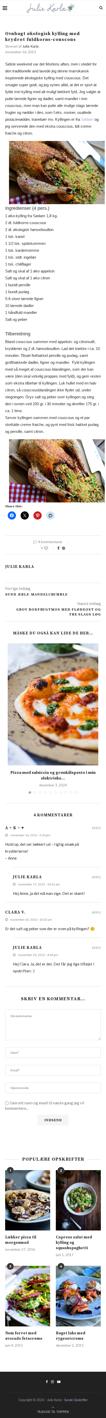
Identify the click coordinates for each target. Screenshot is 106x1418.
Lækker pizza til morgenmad (20, 1240)
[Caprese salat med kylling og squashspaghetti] (78, 1200)
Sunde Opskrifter (76, 1400)
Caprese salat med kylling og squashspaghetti (74, 1242)
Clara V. (15, 912)
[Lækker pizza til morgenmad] (27, 1200)
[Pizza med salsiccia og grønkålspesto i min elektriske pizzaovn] (53, 704)
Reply (96, 828)
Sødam (87, 119)
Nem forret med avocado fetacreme (23, 1336)
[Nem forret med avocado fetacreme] (27, 1296)
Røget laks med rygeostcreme (70, 1336)
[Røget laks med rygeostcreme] (78, 1296)
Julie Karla (30, 46)
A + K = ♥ (14, 827)
